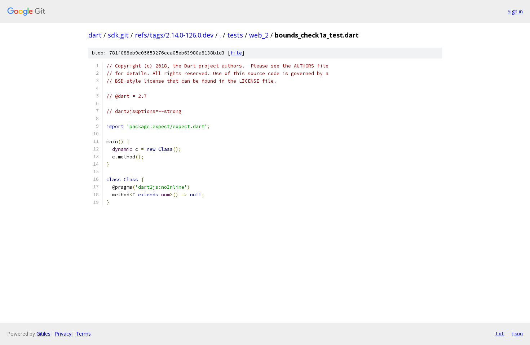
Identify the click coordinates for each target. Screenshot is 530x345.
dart (95, 35)
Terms (83, 333)
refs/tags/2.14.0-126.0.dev (174, 35)
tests (235, 35)
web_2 (259, 35)
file (236, 53)
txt (499, 333)
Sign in (515, 11)
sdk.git (118, 35)
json (517, 333)
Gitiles (43, 333)
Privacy (63, 333)
